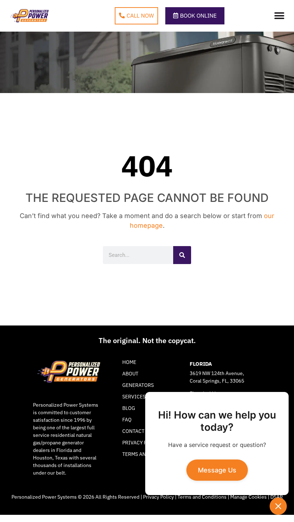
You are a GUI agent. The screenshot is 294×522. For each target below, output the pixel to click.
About (130, 373)
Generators (138, 385)
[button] (279, 16)
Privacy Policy (158, 497)
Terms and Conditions (202, 497)
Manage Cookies (248, 497)
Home (129, 362)
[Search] (182, 255)
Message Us (217, 470)
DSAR (276, 497)
